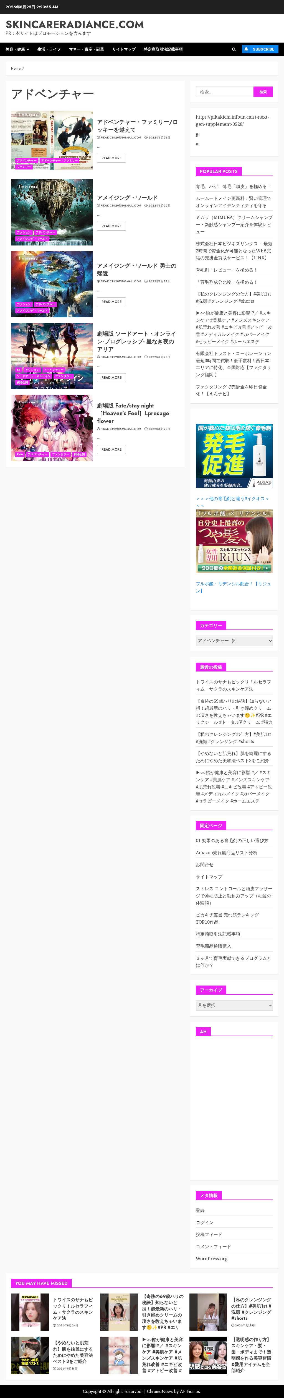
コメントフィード (213, 1246)
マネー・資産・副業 (86, 49)
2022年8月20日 (159, 357)
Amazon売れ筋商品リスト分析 (226, 853)
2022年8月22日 (159, 206)
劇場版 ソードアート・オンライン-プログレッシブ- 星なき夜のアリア (136, 341)
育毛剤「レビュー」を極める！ (227, 270)
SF (19, 370)
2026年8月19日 (245, 1326)
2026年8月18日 (67, 1369)
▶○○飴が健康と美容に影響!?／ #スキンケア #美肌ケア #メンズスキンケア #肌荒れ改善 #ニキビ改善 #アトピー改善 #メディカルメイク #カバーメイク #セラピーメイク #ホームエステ (234, 327)
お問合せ (205, 864)
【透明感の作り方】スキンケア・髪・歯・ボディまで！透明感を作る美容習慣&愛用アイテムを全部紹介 (251, 1355)
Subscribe (263, 49)
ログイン (205, 1222)
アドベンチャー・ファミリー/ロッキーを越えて (137, 126)
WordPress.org (212, 1259)
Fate (20, 454)
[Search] (234, 49)
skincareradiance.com (75, 24)
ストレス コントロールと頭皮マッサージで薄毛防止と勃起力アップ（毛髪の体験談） (234, 895)
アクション (24, 232)
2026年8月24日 (67, 1326)
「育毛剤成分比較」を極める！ (227, 282)
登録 (200, 1210)
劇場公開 (22, 382)
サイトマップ (124, 49)
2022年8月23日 (159, 138)
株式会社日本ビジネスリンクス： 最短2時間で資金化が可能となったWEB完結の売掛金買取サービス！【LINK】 (234, 251)
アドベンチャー (27, 160)
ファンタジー (63, 376)
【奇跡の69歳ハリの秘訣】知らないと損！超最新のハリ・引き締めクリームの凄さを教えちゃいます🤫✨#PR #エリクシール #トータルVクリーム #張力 (163, 1318)
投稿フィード (209, 1234)
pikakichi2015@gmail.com (121, 138)
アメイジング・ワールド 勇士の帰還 (136, 270)
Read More (111, 158)
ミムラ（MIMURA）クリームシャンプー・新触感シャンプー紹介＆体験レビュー (234, 224)
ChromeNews (160, 1391)
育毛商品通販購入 (213, 946)
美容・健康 (15, 49)
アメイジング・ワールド (32, 239)
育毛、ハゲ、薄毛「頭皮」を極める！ (233, 186)
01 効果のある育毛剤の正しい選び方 (232, 840)
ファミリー (24, 167)
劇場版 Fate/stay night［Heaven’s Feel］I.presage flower (133, 413)
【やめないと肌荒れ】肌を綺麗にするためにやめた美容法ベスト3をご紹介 (73, 1352)
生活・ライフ (49, 49)
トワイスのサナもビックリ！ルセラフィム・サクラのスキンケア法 (73, 1309)
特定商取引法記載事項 (163, 49)
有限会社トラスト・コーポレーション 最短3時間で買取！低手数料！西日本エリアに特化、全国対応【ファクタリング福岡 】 (233, 364)
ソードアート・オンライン (33, 376)
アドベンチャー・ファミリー (59, 160)
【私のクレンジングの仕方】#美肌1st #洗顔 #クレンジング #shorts (251, 1309)
